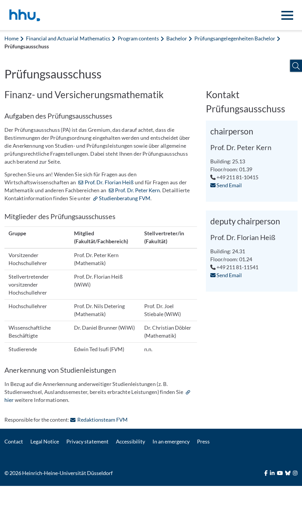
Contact (13, 441)
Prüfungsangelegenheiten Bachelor (234, 38)
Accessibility (130, 441)
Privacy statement (87, 441)
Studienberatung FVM (124, 198)
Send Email (229, 185)
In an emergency (171, 441)
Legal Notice (44, 441)
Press (203, 441)
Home (11, 38)
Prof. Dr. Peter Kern (137, 190)
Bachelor (176, 38)
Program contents (138, 38)
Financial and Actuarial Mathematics (68, 38)
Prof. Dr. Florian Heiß (109, 182)
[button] (296, 66)
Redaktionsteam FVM (102, 419)
